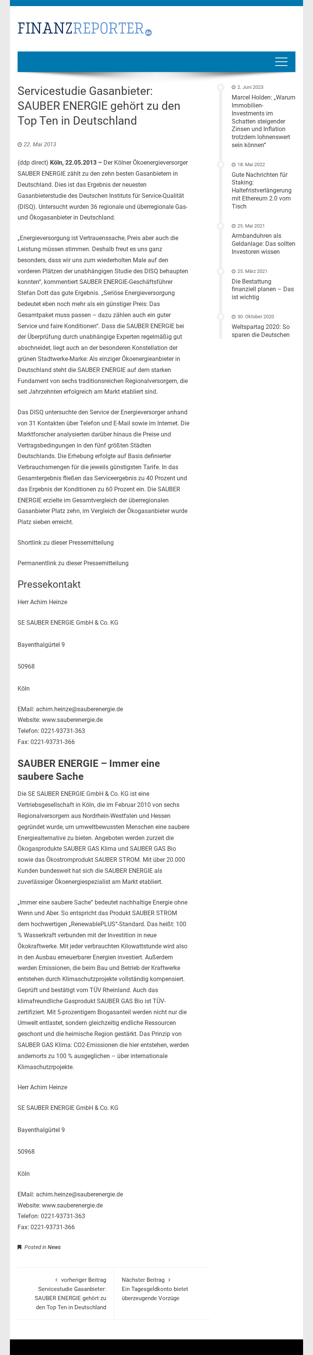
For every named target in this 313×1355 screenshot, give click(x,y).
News (54, 1247)
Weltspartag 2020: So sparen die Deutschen (261, 330)
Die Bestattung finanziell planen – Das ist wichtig (263, 289)
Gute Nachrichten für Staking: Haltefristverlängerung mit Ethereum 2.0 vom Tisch (262, 190)
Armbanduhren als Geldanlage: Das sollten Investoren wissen (263, 243)
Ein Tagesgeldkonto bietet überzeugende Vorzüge (155, 1289)
